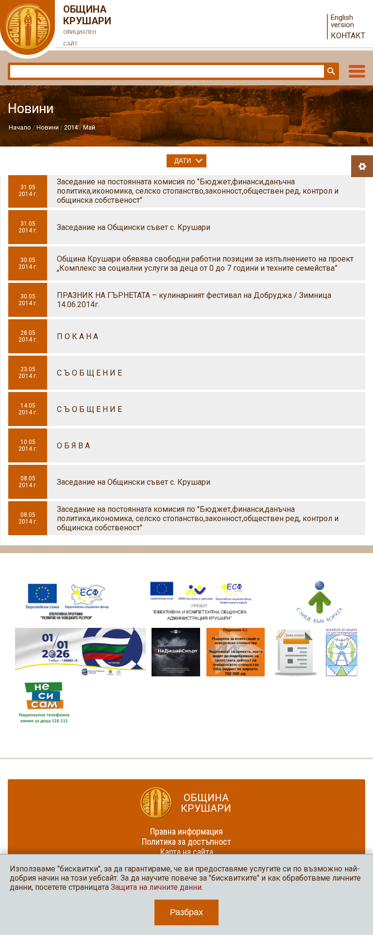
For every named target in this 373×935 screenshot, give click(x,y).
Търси (330, 71)
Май (89, 127)
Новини (47, 127)
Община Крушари (87, 25)
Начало (20, 127)
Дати (182, 160)
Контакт (348, 35)
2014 (71, 127)
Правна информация (186, 831)
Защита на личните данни (156, 887)
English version (342, 21)
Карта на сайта (186, 852)
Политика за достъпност (186, 842)
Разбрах (186, 912)
